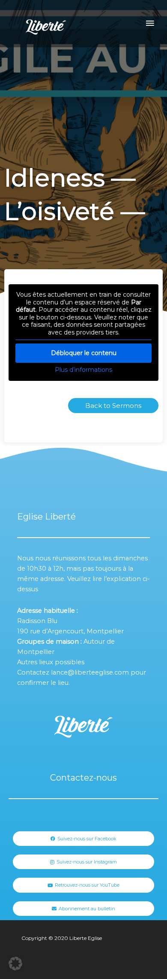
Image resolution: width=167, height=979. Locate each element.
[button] (15, 963)
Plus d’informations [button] (83, 370)
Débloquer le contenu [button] (83, 353)
